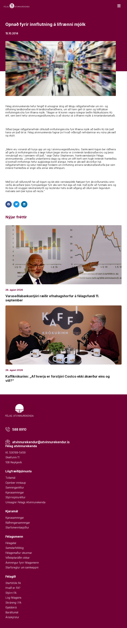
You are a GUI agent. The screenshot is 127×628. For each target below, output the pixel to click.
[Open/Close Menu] (119, 6)
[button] (8, 204)
